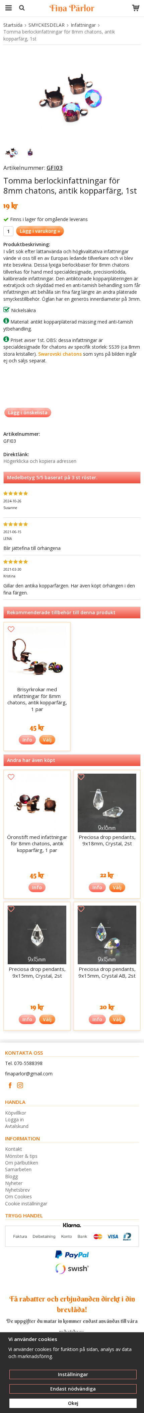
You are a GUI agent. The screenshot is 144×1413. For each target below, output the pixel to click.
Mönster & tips (21, 1156)
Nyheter (13, 1183)
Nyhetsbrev (17, 1190)
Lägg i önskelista (28, 412)
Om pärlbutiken (21, 1162)
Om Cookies (18, 1196)
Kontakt (13, 1149)
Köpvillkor (15, 1113)
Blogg (11, 1176)
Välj (47, 739)
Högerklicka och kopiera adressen (39, 461)
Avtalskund (16, 1126)
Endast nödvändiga (73, 1389)
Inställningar (73, 1374)
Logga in (14, 1119)
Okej (73, 1403)
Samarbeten (18, 1169)
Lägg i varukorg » (40, 231)
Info (27, 739)
